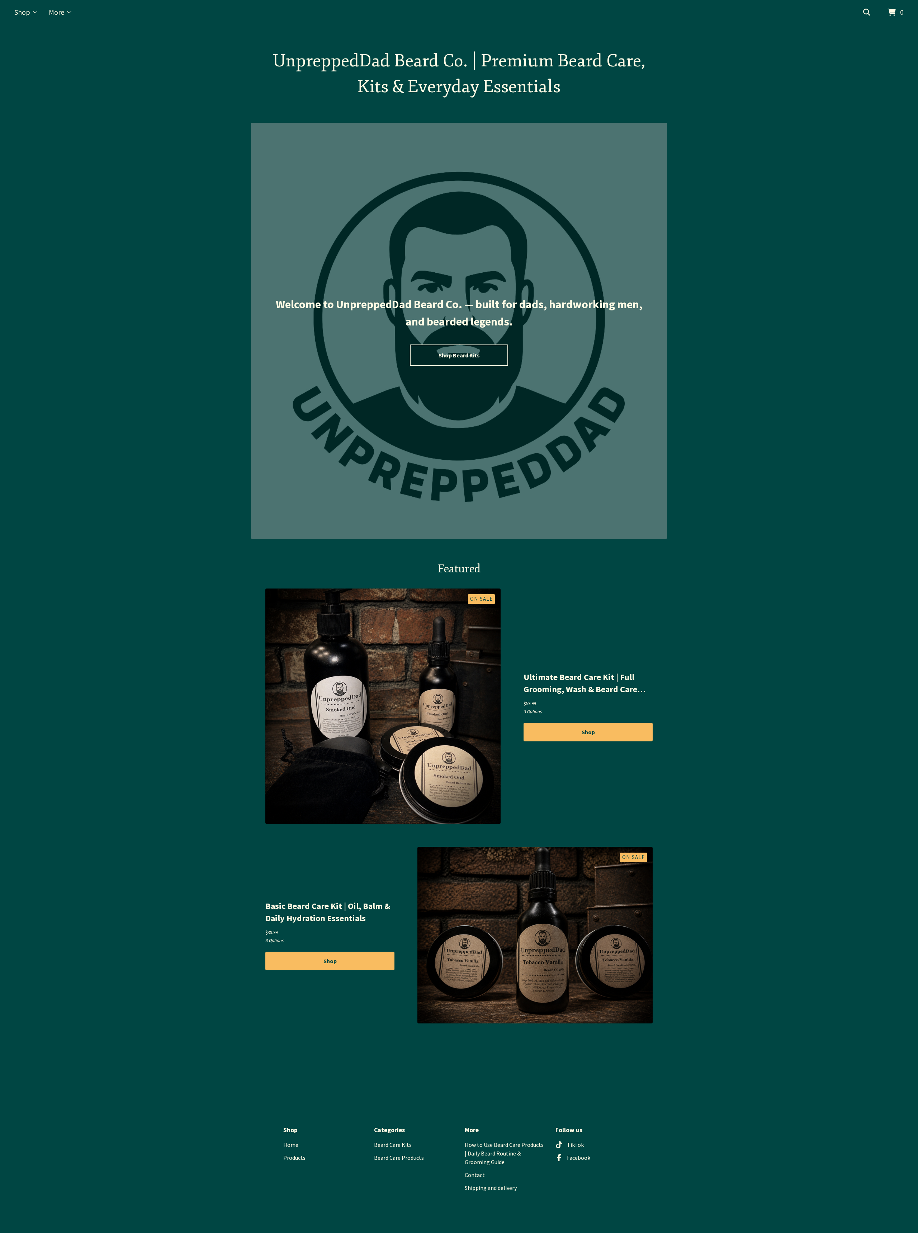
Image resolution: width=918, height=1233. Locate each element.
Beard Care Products (399, 1157)
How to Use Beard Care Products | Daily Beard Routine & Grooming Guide (504, 1153)
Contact (475, 1174)
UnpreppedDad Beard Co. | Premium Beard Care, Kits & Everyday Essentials (459, 74)
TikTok (575, 1144)
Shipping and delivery (491, 1187)
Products (294, 1157)
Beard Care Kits (393, 1144)
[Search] (866, 12)
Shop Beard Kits (459, 355)
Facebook (578, 1157)
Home (290, 1144)
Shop (588, 732)
